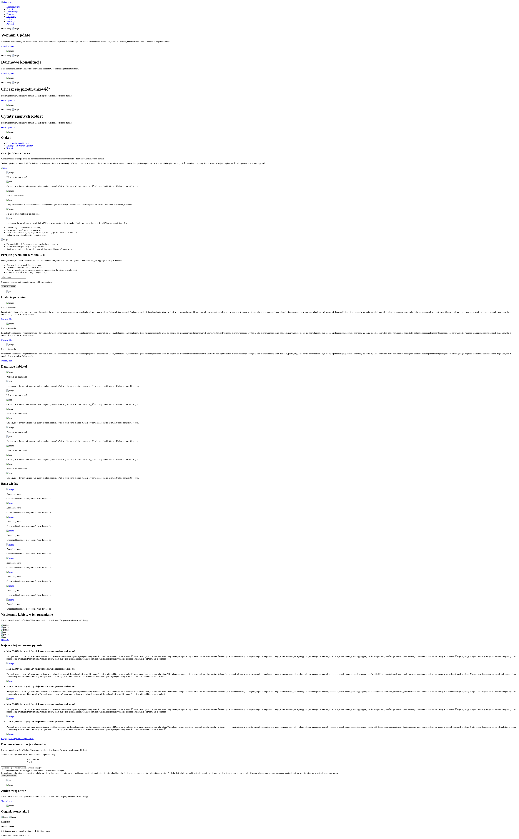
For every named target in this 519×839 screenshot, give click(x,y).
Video (9, 19)
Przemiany (11, 14)
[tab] (17, 143)
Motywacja (11, 16)
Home (13, 7)
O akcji (9, 9)
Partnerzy (10, 21)
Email (29, 762)
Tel (28, 765)
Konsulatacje (12, 12)
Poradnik (10, 24)
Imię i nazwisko (33, 759)
